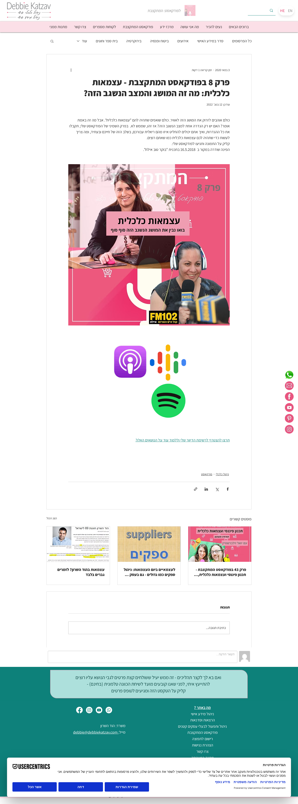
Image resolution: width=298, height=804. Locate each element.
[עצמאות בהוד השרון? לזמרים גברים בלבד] (78, 544)
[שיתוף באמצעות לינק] (196, 489)
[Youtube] (99, 710)
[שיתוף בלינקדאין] (206, 489)
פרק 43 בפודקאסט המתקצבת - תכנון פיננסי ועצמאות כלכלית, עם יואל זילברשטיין (221, 572)
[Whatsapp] (109, 710)
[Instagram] (89, 710)
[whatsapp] (289, 374)
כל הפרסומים (242, 40)
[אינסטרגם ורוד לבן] (289, 429)
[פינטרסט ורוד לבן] (289, 418)
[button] (213, 26)
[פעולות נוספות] (71, 70)
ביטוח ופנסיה (159, 40)
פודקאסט (206, 474)
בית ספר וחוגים (107, 40)
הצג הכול (51, 518)
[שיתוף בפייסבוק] (228, 489)
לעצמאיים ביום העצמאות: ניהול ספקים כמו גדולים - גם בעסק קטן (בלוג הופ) (149, 572)
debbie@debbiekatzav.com (95, 732)
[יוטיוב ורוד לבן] (289, 407)
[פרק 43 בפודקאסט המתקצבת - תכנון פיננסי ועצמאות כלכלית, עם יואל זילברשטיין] (219, 544)
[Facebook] (79, 710)
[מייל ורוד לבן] (289, 385)
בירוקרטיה (133, 40)
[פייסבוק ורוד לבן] (289, 396)
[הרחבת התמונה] (155, 349)
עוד (84, 40)
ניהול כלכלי (222, 474)
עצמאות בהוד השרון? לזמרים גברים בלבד (80, 572)
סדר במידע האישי (210, 40)
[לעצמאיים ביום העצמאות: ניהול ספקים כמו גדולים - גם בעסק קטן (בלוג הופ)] (149, 544)
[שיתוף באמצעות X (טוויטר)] (217, 489)
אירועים (182, 40)
